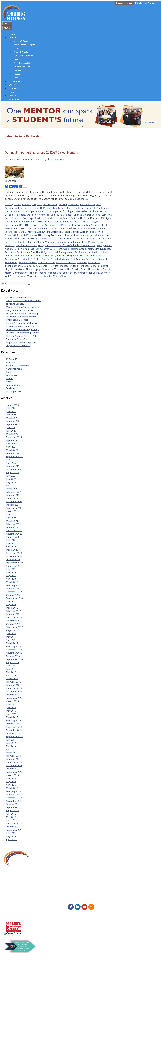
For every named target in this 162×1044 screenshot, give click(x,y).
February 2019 (13, 585)
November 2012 (14, 800)
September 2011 (14, 829)
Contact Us (14, 99)
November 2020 (14, 533)
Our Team (18, 70)
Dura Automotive (48, 224)
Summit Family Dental (36, 265)
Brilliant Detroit (98, 211)
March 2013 (12, 788)
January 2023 (12, 466)
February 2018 (13, 611)
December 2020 (14, 530)
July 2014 (10, 739)
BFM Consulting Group (52, 207)
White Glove (59, 276)
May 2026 (11, 414)
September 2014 (14, 736)
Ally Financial (50, 204)
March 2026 (12, 417)
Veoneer (52, 272)
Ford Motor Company (78, 228)
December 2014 (14, 726)
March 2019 (12, 582)
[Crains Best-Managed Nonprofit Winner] (13, 933)
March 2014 (12, 752)
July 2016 (10, 665)
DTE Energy (31, 224)
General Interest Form (19, 980)
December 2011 (14, 823)
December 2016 (14, 649)
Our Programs (15, 81)
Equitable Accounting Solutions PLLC (87, 224)
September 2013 (14, 771)
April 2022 (11, 485)
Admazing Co (29, 204)
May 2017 (11, 636)
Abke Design (26, 1039)
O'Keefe (58, 248)
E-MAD (62, 224)
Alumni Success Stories (17, 365)
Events (12, 85)
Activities (10, 362)
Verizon (63, 272)
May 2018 (11, 604)
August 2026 (12, 405)
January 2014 (12, 759)
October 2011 (13, 826)
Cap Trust (56, 214)
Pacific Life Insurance (98, 248)
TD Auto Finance (58, 265)
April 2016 (11, 675)
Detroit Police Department (19, 221)
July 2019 (10, 569)
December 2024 (14, 437)
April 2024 (11, 446)
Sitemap (8, 1036)
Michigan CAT (104, 245)
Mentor (9, 378)
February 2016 (13, 681)
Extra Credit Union (15, 228)
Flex (63, 228)
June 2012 (11, 813)
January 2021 (12, 527)
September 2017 (14, 627)
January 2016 (12, 685)
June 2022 (11, 479)
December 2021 (14, 498)
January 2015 (12, 723)
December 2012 (14, 797)
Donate (138, 3)
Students (13, 88)
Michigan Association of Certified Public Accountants (66, 245)
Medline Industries (26, 245)
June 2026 (11, 411)
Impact (17, 48)
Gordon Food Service (91, 231)
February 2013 (13, 791)
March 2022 (12, 488)
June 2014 (11, 742)
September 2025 (14, 424)
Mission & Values (21, 41)
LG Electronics (89, 238)
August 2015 (12, 701)
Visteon (72, 272)
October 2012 (13, 804)
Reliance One (82, 255)
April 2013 (11, 784)
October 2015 (13, 694)
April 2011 (11, 839)
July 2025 (10, 427)
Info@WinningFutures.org (23, 884)
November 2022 (14, 469)
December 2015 (14, 688)
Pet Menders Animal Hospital (91, 252)
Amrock (63, 204)
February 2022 (13, 491)
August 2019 (12, 565)
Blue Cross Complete (25, 211)
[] (29, 284)
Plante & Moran (13, 255)
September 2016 (14, 659)
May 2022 (11, 482)
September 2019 (14, 562)
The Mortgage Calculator (39, 269)
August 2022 (12, 472)
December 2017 (14, 617)
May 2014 (11, 746)
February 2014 (13, 755)
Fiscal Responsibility (22, 63)
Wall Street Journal (15, 276)
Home (12, 34)
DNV (21, 224)
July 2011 (10, 833)
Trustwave (60, 269)
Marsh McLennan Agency (58, 241)
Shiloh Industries (28, 262)
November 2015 (14, 691)
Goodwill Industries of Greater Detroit (58, 231)
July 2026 (10, 408)
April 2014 (11, 749)
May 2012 (11, 817)
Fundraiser (11, 375)
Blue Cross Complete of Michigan (56, 211)
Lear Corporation (62, 238)
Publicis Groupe (65, 255)
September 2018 (14, 598)
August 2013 (12, 775)
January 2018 (12, 614)
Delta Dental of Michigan (97, 218)
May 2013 (11, 781)
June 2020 (11, 543)
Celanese (68, 214)
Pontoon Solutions (45, 255)
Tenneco (83, 265)
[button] (81, 115)
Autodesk (73, 204)
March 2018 (12, 607)
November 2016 (14, 652)
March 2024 (12, 450)
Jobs (16, 78)
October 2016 (13, 656)
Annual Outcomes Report (24, 45)
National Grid (12, 248)
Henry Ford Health (54, 235)
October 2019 (13, 559)
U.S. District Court (77, 269)
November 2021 (14, 501)
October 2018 (13, 594)
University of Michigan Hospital (30, 272)
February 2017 (13, 646)
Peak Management (63, 252)
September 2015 (14, 697)
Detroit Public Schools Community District (58, 221)
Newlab (25, 248)
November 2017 (14, 620)
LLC (25, 241)
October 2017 (13, 623)
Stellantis (82, 262)
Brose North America (37, 214)
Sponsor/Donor (13, 384)
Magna (32, 241)
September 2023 (14, 456)
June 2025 (11, 430)
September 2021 (14, 508)
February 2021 (13, 524)
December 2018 (14, 591)
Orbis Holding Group (74, 248)
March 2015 (12, 717)
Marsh (40, 241)
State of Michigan (65, 262)
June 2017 (11, 633)
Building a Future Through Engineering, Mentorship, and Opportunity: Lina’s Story (21, 342)
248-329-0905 (18, 881)
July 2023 (10, 459)
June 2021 (11, 517)
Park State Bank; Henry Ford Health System (28, 252)
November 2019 (14, 556)
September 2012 (14, 807)
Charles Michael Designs (87, 214)
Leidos (76, 238)
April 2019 (11, 578)
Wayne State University (39, 276)
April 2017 (11, 639)
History (17, 74)
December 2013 (14, 762)
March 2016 (12, 678)
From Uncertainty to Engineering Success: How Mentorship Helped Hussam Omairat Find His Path (22, 332)
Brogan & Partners (15, 214)
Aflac (39, 204)
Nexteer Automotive (41, 248)
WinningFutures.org (28, 1033)
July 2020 (10, 540)
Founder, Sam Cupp (22, 67)
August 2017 (12, 630)
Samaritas (103, 259)
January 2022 (12, 495)
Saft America (78, 259)
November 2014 (14, 730)
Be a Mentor (150, 3)
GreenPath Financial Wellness (21, 235)
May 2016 (11, 672)
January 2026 (12, 421)
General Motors (27, 231)
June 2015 (11, 707)
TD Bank (73, 265)
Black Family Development (80, 207)
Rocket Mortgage (60, 259)
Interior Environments (77, 235)
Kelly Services (22, 238)
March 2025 (12, 433)
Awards (12, 95)
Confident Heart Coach (57, 218)
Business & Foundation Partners (22, 57)
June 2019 (11, 572)
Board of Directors (22, 52)
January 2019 (12, 588)
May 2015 (11, 710)
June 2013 (11, 778)
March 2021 (12, 520)
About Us (13, 37)
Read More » (81, 198)
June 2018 (11, 601)
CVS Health (77, 218)
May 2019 (11, 575)
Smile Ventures (46, 262)
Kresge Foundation (41, 238)
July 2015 (10, 704)
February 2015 (13, 720)
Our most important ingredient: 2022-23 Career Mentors (41, 152)
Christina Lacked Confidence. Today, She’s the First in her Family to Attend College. (23, 300)
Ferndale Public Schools (47, 228)
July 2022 (10, 475)
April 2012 (11, 820)
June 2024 (11, 443)
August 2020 (12, 536)
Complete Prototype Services (27, 218)
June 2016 (11, 668)
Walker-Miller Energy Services (94, 272)
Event (9, 372)
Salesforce (91, 259)
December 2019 (14, 553)
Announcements (14, 368)
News (11, 92)
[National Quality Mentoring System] (20, 952)
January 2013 (12, 794)
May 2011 (11, 836)
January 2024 (12, 453)
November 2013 (14, 765)
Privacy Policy (15, 1027)
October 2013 (13, 768)
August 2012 (12, 810)
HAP (40, 235)
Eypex (29, 228)
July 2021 (10, 514)
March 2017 (12, 643)
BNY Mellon (82, 211)
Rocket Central (41, 259)
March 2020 (12, 549)
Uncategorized (13, 204)
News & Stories (16, 1017)
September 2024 (14, 440)
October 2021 (13, 504)
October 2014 (13, 733)
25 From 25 (11, 359)
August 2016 (12, 662)
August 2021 (12, 511)
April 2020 (11, 546)
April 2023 (11, 462)
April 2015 (11, 714)
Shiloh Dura (11, 262)
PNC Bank (28, 255)
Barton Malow (87, 204)
